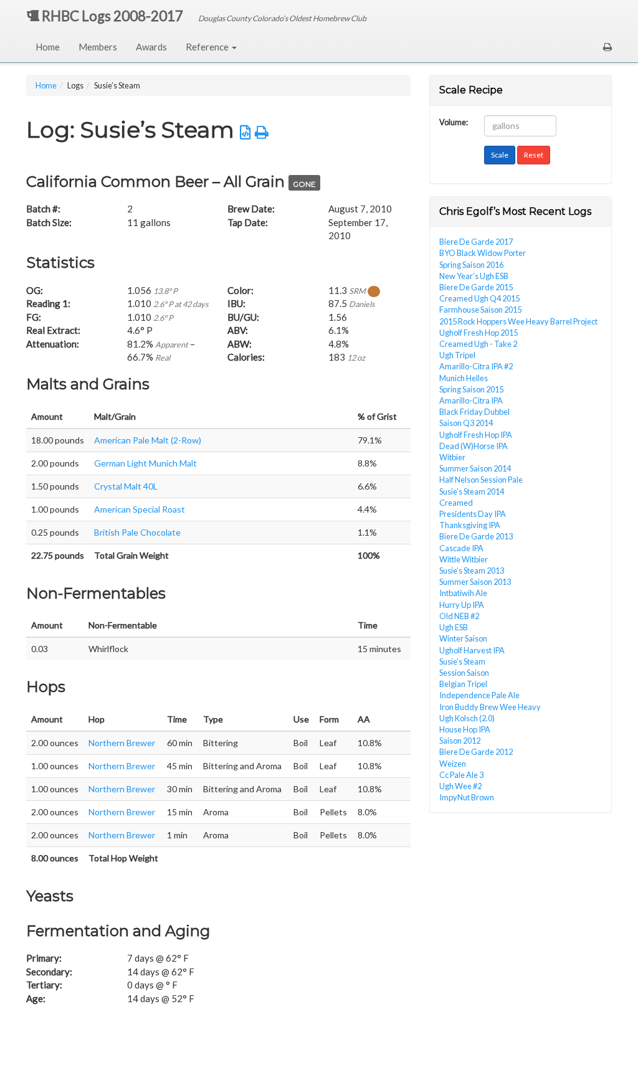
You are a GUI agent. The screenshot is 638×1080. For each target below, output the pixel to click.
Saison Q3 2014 (466, 423)
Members (98, 46)
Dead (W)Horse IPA (473, 446)
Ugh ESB (453, 627)
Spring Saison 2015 (471, 389)
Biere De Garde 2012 (476, 752)
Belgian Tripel (463, 684)
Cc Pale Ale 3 (461, 775)
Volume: (453, 121)
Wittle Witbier (463, 559)
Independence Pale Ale (479, 695)
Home (48, 46)
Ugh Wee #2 (460, 786)
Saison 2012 (459, 741)
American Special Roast (139, 509)
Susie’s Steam (462, 661)
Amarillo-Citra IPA (471, 400)
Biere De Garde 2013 (476, 536)
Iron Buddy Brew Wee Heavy (490, 707)
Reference (208, 46)
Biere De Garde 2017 (476, 242)
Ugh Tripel (457, 355)
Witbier (452, 457)
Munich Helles (463, 378)
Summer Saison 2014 (475, 468)
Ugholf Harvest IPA (472, 650)
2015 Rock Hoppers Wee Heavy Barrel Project (518, 321)
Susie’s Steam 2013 (471, 571)
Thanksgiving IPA (469, 525)
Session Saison (464, 673)
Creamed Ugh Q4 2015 (479, 298)
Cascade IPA (461, 548)
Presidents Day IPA (472, 514)
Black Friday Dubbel (474, 412)
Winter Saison (463, 638)
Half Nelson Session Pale (481, 480)
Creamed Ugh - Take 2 (478, 344)
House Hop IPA (464, 729)
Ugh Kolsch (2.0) (467, 718)
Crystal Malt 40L (126, 486)
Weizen (452, 764)
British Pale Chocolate (137, 532)
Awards (151, 46)
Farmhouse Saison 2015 (480, 310)
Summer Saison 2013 (475, 582)
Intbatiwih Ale (463, 593)
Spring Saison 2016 (471, 265)
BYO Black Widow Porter (482, 253)
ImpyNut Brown (466, 797)
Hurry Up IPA (461, 605)
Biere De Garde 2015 (476, 287)
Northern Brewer (121, 742)
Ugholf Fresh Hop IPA (475, 435)
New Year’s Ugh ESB (473, 276)
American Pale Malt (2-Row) (147, 440)
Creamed (456, 503)
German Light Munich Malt (145, 463)
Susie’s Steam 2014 (471, 491)
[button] (607, 46)
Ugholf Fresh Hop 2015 (478, 333)
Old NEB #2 (459, 616)
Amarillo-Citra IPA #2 (476, 366)
